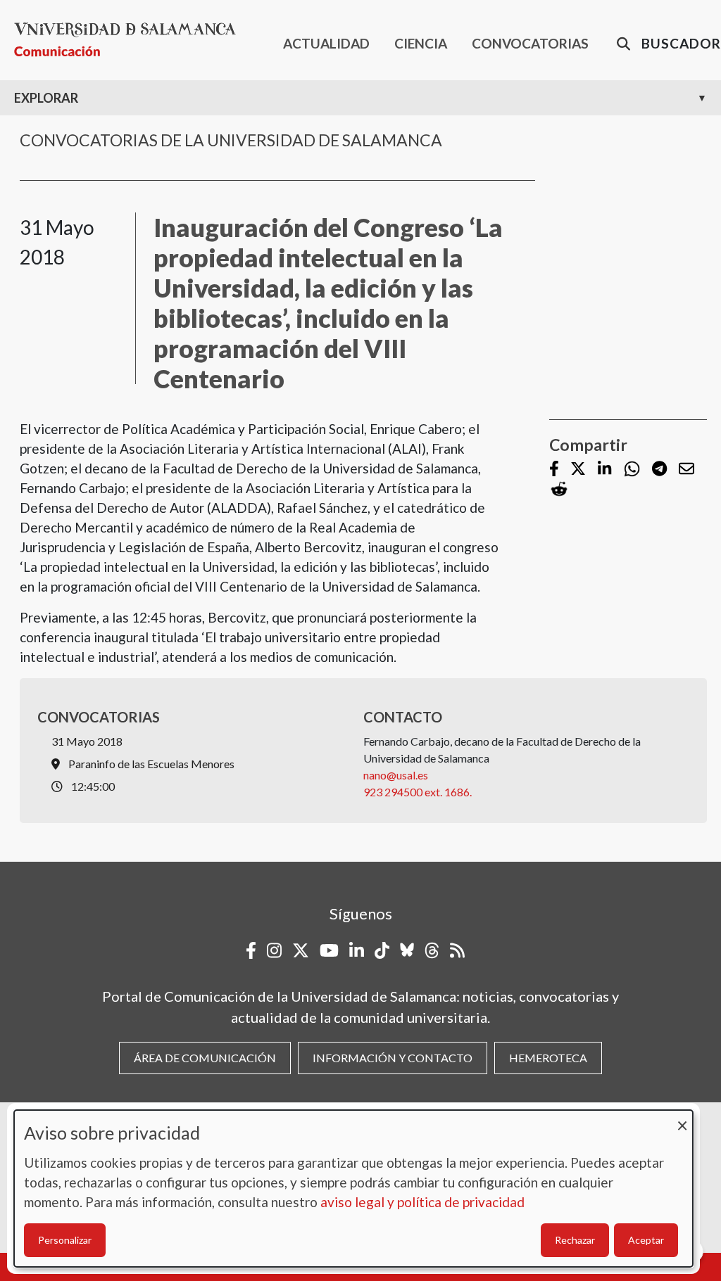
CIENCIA (420, 43)
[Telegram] (659, 469)
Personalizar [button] (65, 1240)
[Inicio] (130, 40)
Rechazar (575, 1240)
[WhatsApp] (632, 469)
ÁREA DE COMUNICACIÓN (205, 1057)
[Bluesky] (407, 950)
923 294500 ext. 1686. (417, 791)
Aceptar (646, 1240)
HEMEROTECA (548, 1057)
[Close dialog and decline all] (682, 1119)
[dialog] (353, 1188)
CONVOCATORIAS (530, 43)
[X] (578, 469)
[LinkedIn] (604, 469)
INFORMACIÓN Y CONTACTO (392, 1057)
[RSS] (457, 950)
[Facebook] (554, 469)
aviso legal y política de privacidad (422, 1202)
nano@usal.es (395, 775)
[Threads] (432, 950)
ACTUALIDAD (326, 43)
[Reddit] (559, 489)
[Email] (686, 469)
